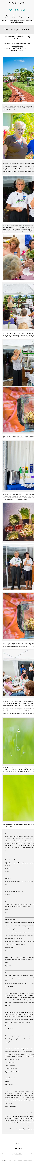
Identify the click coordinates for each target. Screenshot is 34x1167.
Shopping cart (20, 16)
